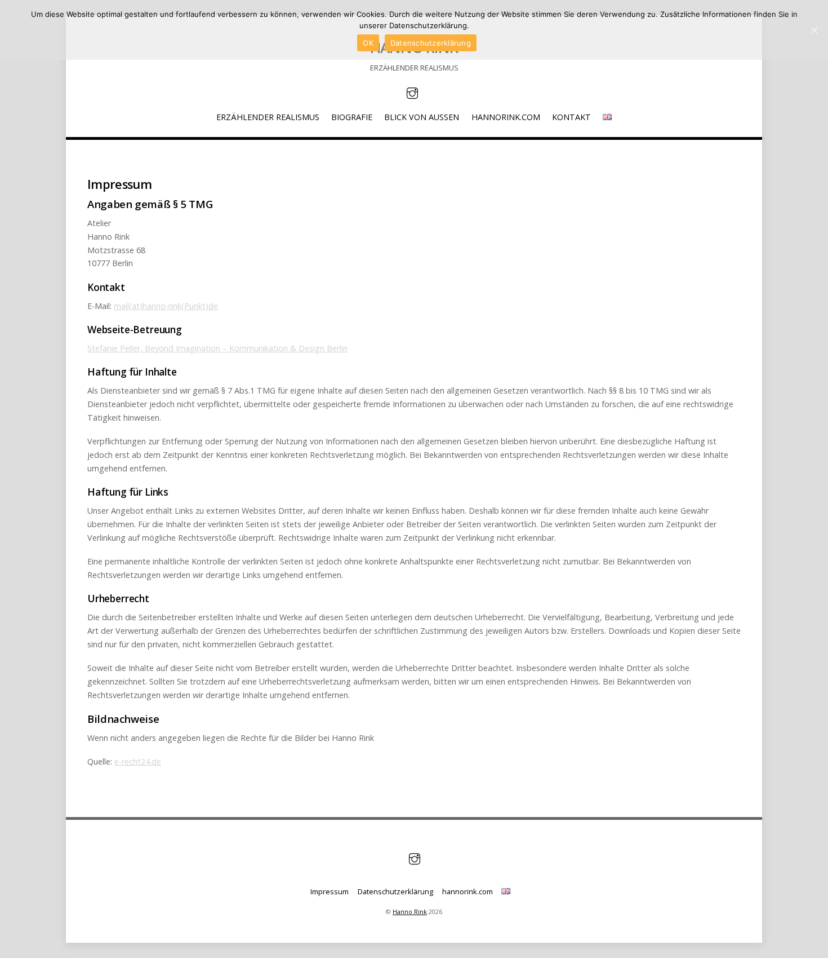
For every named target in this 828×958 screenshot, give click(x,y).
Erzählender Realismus (267, 117)
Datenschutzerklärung (395, 891)
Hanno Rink (410, 911)
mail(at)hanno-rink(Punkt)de (166, 306)
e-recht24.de (137, 761)
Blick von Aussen (421, 117)
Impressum (329, 891)
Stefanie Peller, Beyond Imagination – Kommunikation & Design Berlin (217, 348)
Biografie (351, 117)
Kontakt (571, 117)
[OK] (814, 30)
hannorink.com (505, 117)
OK (368, 42)
